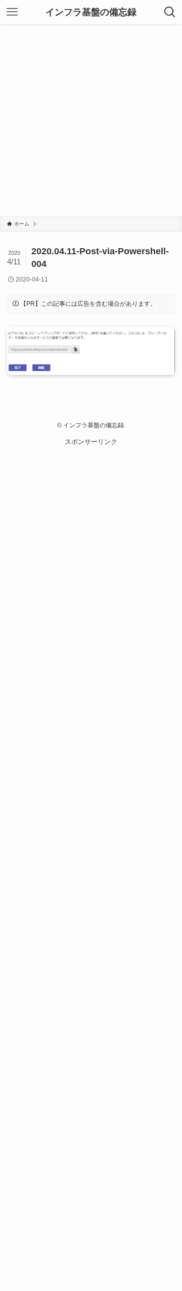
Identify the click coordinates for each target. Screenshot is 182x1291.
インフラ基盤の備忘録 (91, 12)
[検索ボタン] (170, 12)
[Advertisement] (91, 120)
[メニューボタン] (12, 12)
